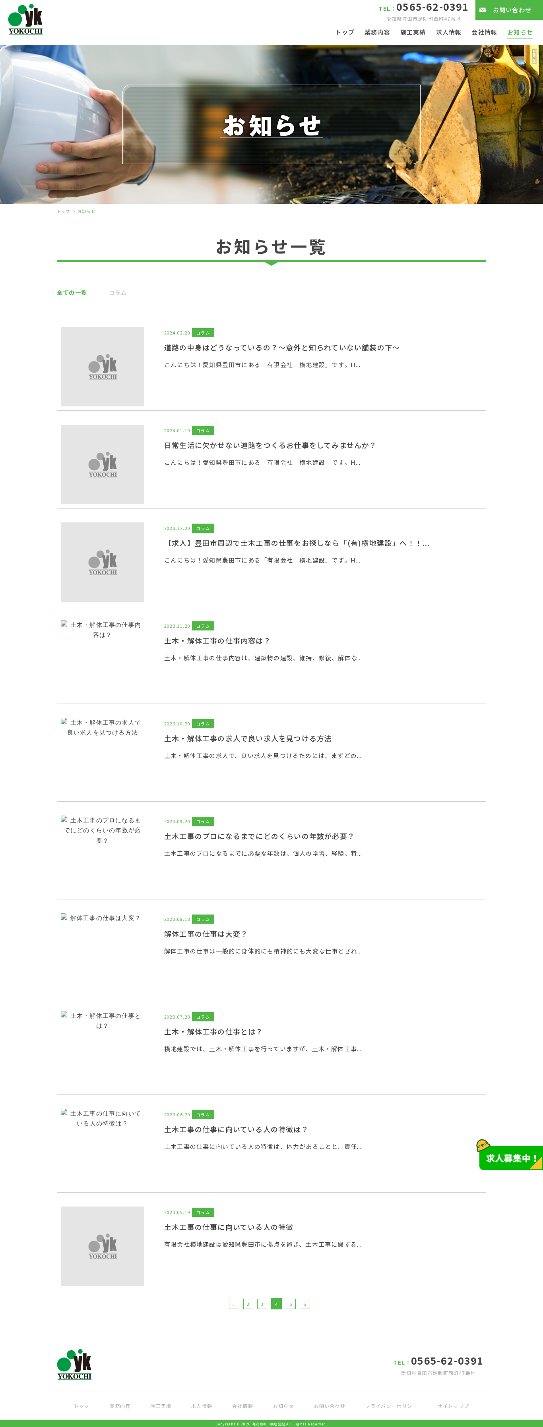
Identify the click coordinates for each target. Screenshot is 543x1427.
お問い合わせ (512, 10)
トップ (63, 211)
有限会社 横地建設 (268, 1423)
